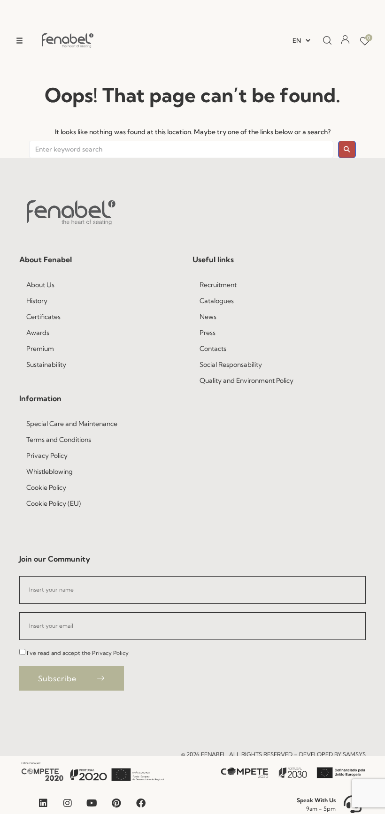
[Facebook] (141, 803)
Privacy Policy (110, 652)
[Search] (324, 40)
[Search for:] (181, 150)
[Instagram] (67, 803)
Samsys (354, 754)
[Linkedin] (43, 803)
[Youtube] (92, 803)
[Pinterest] (116, 803)
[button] (19, 40)
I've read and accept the (78, 652)
